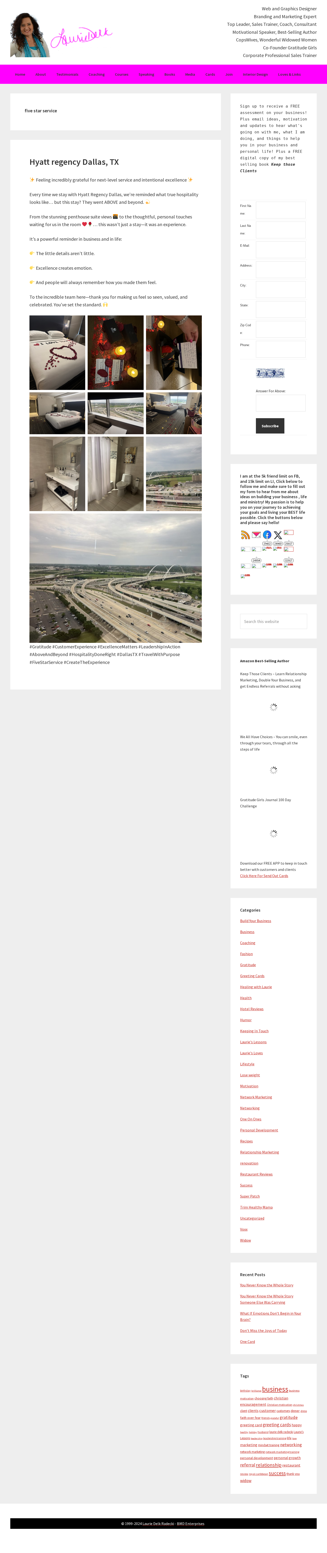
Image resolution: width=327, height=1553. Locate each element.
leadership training (274, 1438)
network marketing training (282, 1452)
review (244, 1474)
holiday (253, 1432)
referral (247, 1465)
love (294, 1438)
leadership (256, 1438)
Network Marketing (256, 1097)
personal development (256, 1458)
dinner (295, 1411)
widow (245, 1480)
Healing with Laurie (256, 986)
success (277, 1473)
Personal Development (259, 1130)
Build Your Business (255, 920)
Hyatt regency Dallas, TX (74, 161)
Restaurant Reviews (256, 1174)
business (275, 1389)
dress (303, 1411)
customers (283, 1411)
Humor (246, 1019)
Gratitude (248, 964)
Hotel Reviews (252, 1008)
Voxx (244, 1229)
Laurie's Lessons (253, 1041)
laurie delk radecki (281, 1432)
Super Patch (250, 1196)
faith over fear (250, 1418)
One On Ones (250, 1119)
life (289, 1438)
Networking (250, 1108)
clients (253, 1410)
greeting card (251, 1425)
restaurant (291, 1465)
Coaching (247, 942)
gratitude (289, 1417)
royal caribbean (258, 1474)
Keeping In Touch (254, 1030)
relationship (269, 1465)
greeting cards (277, 1424)
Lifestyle (247, 1064)
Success (246, 1185)
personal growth (287, 1458)
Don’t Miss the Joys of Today (263, 1330)
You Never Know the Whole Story (266, 1285)
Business (247, 931)
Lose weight (250, 1075)
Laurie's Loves (251, 1053)
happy (297, 1425)
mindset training (268, 1445)
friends (265, 1418)
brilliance (256, 1390)
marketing (248, 1445)
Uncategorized (252, 1218)
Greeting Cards (252, 975)
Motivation (249, 1086)
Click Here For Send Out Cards (264, 875)
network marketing (252, 1452)
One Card (247, 1341)
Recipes (246, 1141)
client (243, 1411)
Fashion (246, 953)
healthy (244, 1432)
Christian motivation (279, 1404)
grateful (275, 1418)
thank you (293, 1474)
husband (263, 1432)
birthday (245, 1390)
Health (246, 997)
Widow (245, 1240)
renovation (249, 1163)
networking (291, 1444)
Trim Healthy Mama (256, 1207)
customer (267, 1410)
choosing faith (263, 1398)
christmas (298, 1404)
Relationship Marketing (259, 1152)
